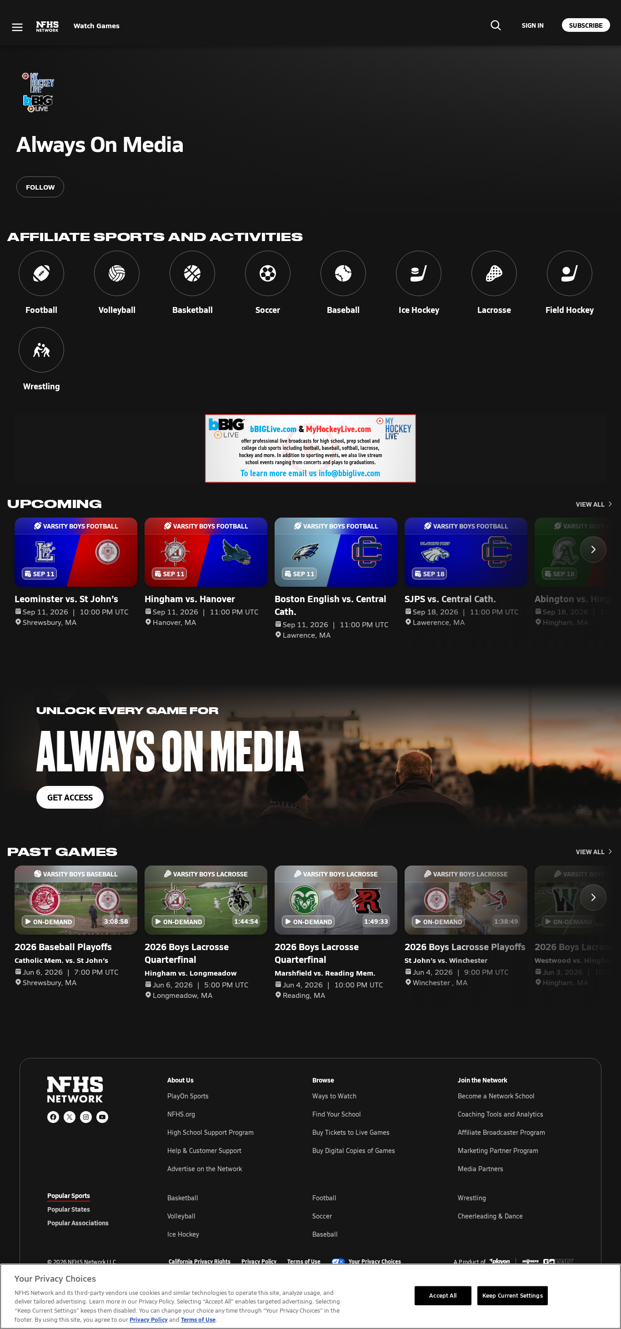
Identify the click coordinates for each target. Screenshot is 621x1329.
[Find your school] (495, 25)
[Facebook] (53, 1117)
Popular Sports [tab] (68, 1195)
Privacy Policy (258, 1261)
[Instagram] (86, 1117)
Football (324, 1197)
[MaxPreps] (530, 1261)
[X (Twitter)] (69, 1117)
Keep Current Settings (512, 1295)
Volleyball (181, 1216)
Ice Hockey (183, 1234)
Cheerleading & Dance (490, 1216)
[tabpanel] (370, 1215)
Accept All (442, 1295)
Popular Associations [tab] (78, 1222)
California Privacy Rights (199, 1261)
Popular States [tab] (68, 1209)
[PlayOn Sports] (499, 1262)
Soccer (322, 1216)
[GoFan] (558, 1261)
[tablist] (92, 1209)
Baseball (325, 1234)
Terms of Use (304, 1261)
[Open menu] (17, 27)
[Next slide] (593, 549)
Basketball (182, 1197)
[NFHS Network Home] (47, 26)
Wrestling (472, 1197)
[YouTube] (102, 1117)
